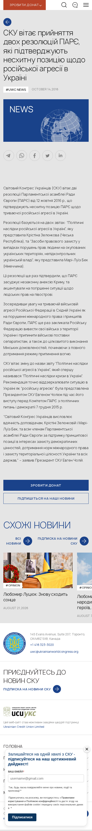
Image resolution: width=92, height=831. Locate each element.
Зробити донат (46, 485)
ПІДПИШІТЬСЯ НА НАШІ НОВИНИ (46, 498)
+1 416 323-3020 (42, 645)
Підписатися (22, 817)
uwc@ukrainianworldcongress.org (54, 652)
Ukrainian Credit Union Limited (23, 727)
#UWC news (16, 89)
